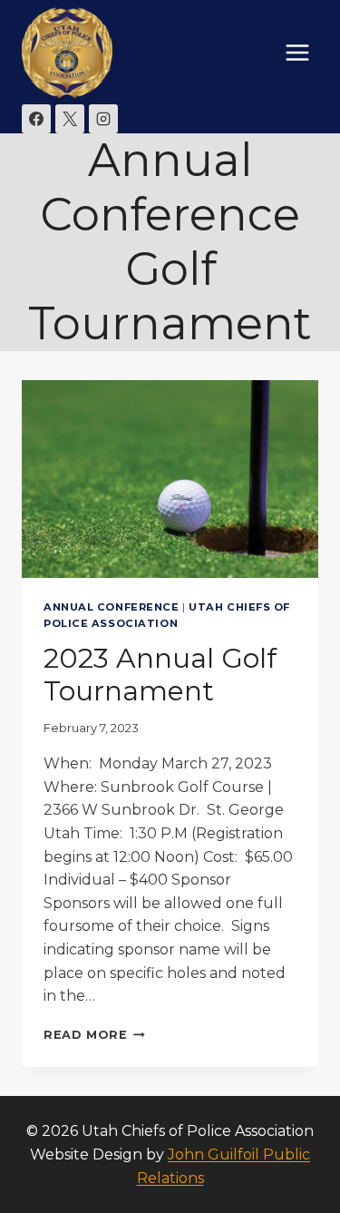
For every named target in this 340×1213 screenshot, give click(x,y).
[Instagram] (103, 118)
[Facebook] (36, 118)
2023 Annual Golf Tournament (160, 674)
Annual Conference (112, 607)
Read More (94, 1035)
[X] (69, 118)
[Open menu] (297, 52)
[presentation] (170, 479)
